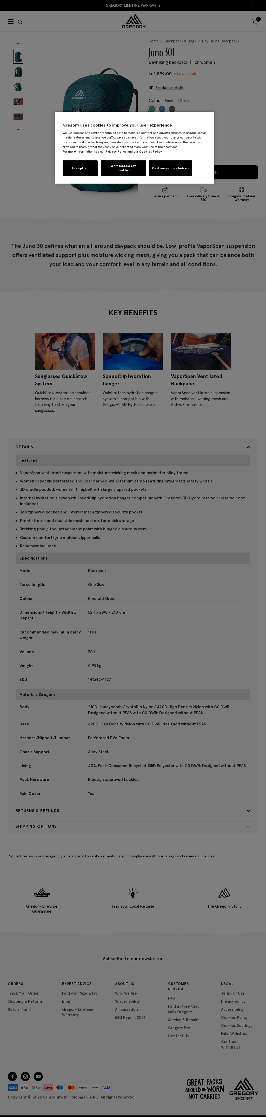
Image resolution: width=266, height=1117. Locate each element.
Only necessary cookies (123, 168)
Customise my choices (170, 168)
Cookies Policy (150, 151)
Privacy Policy (116, 151)
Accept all (80, 168)
